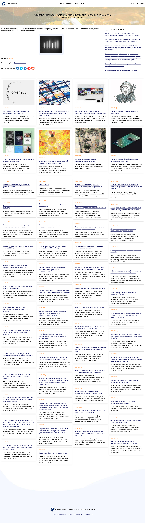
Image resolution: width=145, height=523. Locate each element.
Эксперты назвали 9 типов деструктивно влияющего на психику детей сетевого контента (17, 376)
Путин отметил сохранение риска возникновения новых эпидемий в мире (88, 392)
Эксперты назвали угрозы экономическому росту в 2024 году (18, 247)
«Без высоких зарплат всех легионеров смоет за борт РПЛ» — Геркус (53, 247)
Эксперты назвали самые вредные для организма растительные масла (16, 226)
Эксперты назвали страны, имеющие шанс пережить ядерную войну (18, 287)
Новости (61, 3)
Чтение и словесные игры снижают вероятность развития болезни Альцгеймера (90, 112)
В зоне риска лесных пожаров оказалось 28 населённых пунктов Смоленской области (126, 209)
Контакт (82, 3)
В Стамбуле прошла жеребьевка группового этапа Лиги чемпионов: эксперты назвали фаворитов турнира (18, 399)
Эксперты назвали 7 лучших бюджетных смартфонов (125, 112)
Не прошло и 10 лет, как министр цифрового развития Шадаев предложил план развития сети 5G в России (18, 447)
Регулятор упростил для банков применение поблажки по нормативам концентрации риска (90, 349)
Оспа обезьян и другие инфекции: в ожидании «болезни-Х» (123, 293)
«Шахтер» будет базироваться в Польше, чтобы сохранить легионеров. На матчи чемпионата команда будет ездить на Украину (53, 431)
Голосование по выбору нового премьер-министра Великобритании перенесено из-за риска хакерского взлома (126, 359)
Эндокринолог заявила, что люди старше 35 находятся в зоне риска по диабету (90, 327)
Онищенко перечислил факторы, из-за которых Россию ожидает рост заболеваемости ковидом (52, 313)
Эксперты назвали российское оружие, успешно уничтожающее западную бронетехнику (16, 332)
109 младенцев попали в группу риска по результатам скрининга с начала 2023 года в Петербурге (126, 336)
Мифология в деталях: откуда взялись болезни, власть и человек (124, 381)
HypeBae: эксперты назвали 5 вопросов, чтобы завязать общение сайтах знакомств (18, 354)
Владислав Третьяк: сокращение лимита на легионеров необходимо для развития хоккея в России (54, 113)
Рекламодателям (88, 514)
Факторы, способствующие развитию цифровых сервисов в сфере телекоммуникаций (52, 269)
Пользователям (78, 514)
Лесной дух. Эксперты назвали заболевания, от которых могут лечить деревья (16, 309)
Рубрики (75, 3)
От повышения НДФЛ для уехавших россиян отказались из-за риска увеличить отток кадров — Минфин (126, 315)
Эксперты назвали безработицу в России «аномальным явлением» (125, 160)
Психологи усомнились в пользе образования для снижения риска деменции (90, 207)
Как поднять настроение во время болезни (90, 288)
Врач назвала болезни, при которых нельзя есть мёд (126, 251)
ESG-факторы (44, 185)
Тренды (68, 3)
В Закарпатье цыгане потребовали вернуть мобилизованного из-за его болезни (126, 272)
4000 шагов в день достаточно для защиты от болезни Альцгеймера (126, 421)
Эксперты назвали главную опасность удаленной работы (16, 186)
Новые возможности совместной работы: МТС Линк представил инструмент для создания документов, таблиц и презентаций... (123, 47)
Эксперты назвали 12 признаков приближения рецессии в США (86, 160)
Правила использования (59, 514)
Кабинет (141, 3)
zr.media (10, 58)
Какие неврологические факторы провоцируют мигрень (50, 226)
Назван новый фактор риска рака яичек (53, 453)
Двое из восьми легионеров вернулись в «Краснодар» (53, 205)
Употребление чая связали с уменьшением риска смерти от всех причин (90, 228)
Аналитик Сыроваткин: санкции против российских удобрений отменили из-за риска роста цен (126, 187)
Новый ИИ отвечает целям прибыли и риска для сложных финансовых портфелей (90, 371)
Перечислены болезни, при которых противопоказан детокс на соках (123, 230)
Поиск (133, 3)
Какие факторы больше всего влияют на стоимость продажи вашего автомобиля (53, 358)
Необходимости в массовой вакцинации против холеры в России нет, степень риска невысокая (90, 433)
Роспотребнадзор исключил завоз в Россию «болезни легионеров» (18, 160)
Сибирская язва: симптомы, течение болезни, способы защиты (123, 402)
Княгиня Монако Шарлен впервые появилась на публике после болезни (124, 442)
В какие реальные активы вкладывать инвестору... (121, 70)
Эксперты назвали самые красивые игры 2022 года (17, 207)
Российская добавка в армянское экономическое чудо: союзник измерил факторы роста (52, 336)
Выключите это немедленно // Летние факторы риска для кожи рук (16, 112)
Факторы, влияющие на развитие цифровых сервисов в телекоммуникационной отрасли (54, 291)
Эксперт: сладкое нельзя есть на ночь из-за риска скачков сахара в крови (90, 411)
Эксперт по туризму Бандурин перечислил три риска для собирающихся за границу (89, 268)
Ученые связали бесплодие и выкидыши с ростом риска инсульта (89, 247)
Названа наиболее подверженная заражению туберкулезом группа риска (88, 186)
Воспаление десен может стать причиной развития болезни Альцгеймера (53, 162)
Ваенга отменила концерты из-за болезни (89, 307)
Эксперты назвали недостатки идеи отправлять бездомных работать (15, 266)
